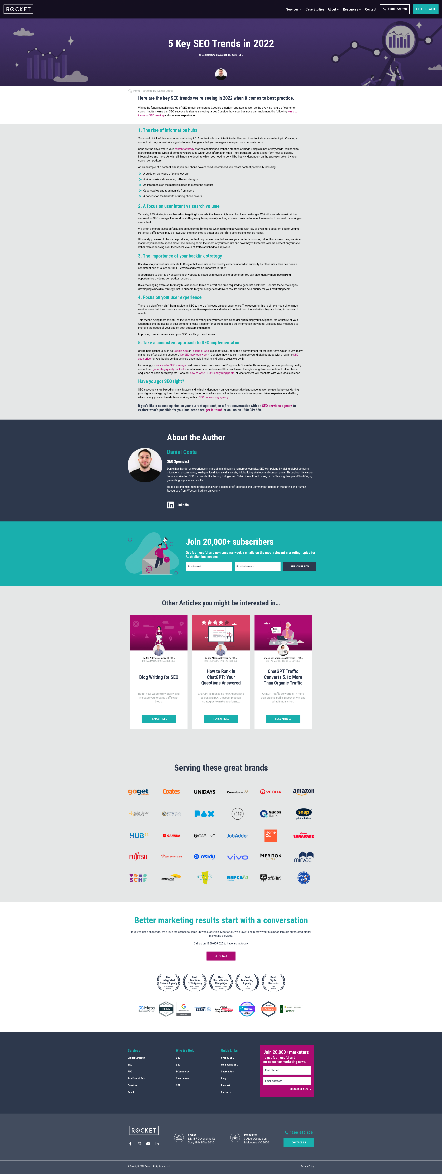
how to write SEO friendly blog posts (212, 373)
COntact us (299, 1142)
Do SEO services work (193, 354)
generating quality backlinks (169, 369)
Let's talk (426, 9)
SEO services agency (277, 406)
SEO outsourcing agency (213, 397)
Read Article (159, 718)
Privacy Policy (307, 1166)
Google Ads (181, 351)
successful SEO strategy (171, 365)
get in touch (214, 410)
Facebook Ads (200, 351)
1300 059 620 (301, 1133)
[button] (294, 9)
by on (209, 54)
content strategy (184, 149)
